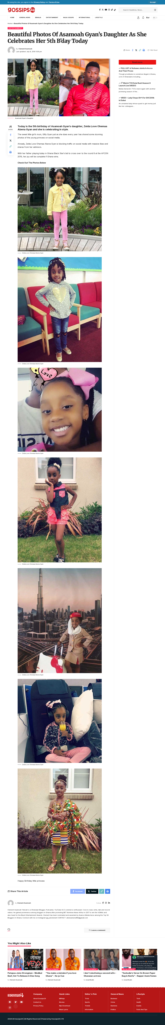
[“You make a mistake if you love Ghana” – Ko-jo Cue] (63, 959)
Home (10, 23)
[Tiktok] (114, 10)
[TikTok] (112, 9)
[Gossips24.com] (21, 10)
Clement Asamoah (25, 49)
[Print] (143, 50)
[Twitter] (102, 9)
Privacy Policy (39, 2)
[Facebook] (100, 9)
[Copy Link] (140, 50)
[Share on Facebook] (132, 50)
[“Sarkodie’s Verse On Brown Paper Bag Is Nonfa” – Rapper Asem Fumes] (139, 959)
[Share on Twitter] (136, 50)
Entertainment (15, 28)
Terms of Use (54, 2)
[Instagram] (109, 9)
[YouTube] (106, 9)
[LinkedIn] (109, 903)
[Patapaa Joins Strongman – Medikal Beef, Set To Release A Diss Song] (25, 959)
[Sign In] (138, 17)
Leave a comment (98, 930)
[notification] (143, 17)
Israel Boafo (90, 980)
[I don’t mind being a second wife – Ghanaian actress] (101, 959)
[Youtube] (21, 1002)
